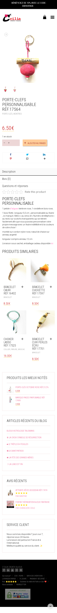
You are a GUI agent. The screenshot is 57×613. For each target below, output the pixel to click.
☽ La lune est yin (15, 464)
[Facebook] (4, 570)
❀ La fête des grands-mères (20, 457)
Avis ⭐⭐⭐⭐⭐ (9, 582)
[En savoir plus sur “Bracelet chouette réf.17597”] (51, 287)
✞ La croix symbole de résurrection (24, 437)
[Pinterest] (21, 570)
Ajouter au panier (37, 143)
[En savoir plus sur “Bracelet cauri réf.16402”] (23, 287)
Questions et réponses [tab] (15, 186)
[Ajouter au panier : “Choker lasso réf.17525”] (23, 339)
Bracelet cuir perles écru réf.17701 (39, 343)
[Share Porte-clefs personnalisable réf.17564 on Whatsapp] (27, 159)
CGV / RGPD (18, 576)
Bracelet (8, 297)
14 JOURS (22, 579)
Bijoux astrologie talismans (20, 431)
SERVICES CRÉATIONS (35, 576)
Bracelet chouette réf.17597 (38, 290)
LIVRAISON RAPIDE (9, 579)
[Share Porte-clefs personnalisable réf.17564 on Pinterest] (10, 159)
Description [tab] (8, 171)
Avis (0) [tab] (6, 179)
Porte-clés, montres (12, 114)
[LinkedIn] (8, 570)
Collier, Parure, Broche (14, 349)
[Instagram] (16, 570)
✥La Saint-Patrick (15, 451)
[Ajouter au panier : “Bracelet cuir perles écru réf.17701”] (51, 339)
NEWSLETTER (21, 585)
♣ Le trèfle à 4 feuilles (17, 444)
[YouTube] (12, 570)
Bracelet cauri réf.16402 (10, 290)
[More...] (44, 160)
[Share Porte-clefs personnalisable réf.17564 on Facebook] (10, 155)
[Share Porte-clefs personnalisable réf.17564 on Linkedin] (44, 155)
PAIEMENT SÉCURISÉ (37, 579)
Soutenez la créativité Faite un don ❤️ (33, 582)
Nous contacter (7, 585)
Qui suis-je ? (6, 576)
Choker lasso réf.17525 (10, 342)
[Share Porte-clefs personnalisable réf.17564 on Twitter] (27, 155)
